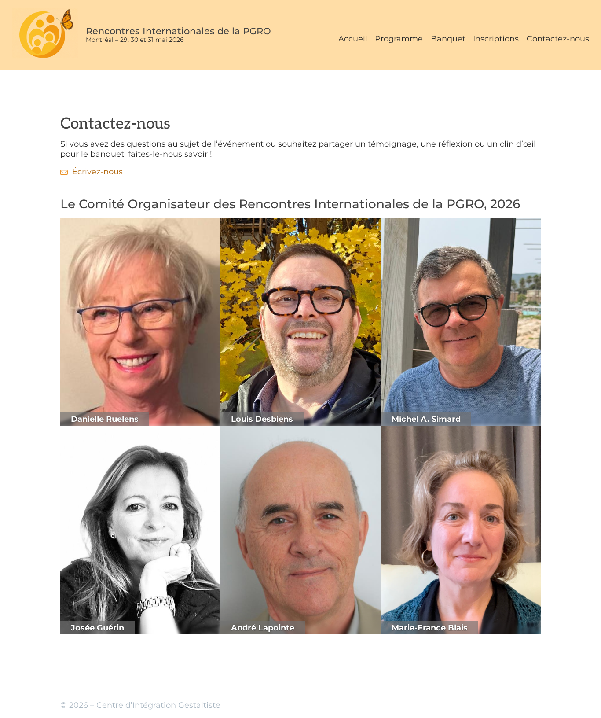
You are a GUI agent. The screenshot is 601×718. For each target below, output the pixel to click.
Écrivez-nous (97, 171)
